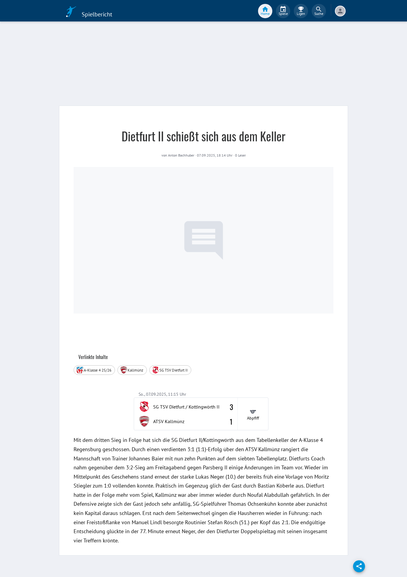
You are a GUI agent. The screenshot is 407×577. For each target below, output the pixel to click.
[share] (359, 566)
